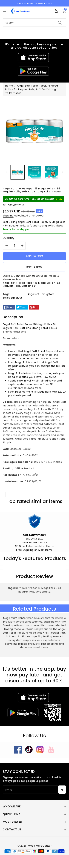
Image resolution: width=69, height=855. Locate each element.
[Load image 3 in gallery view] (51, 172)
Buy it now (34, 266)
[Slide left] (6, 172)
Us (20, 298)
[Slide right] (62, 172)
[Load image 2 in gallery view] (34, 172)
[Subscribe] (62, 789)
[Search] (60, 23)
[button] (6, 11)
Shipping (8, 215)
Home (9, 85)
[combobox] (34, 23)
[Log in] (56, 11)
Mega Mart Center (39, 845)
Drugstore (48, 294)
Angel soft (34, 294)
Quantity (9, 238)
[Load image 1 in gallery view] (17, 172)
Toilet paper (10, 298)
